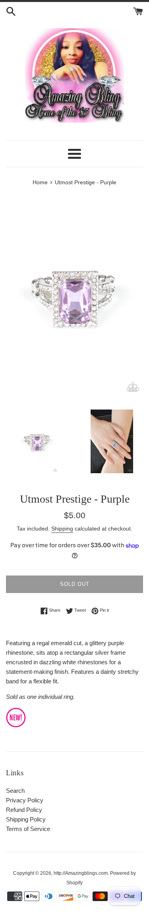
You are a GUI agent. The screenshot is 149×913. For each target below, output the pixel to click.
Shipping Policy (26, 819)
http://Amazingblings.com (81, 873)
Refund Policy (24, 809)
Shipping (62, 528)
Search (15, 790)
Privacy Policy (24, 800)
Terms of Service (28, 828)
